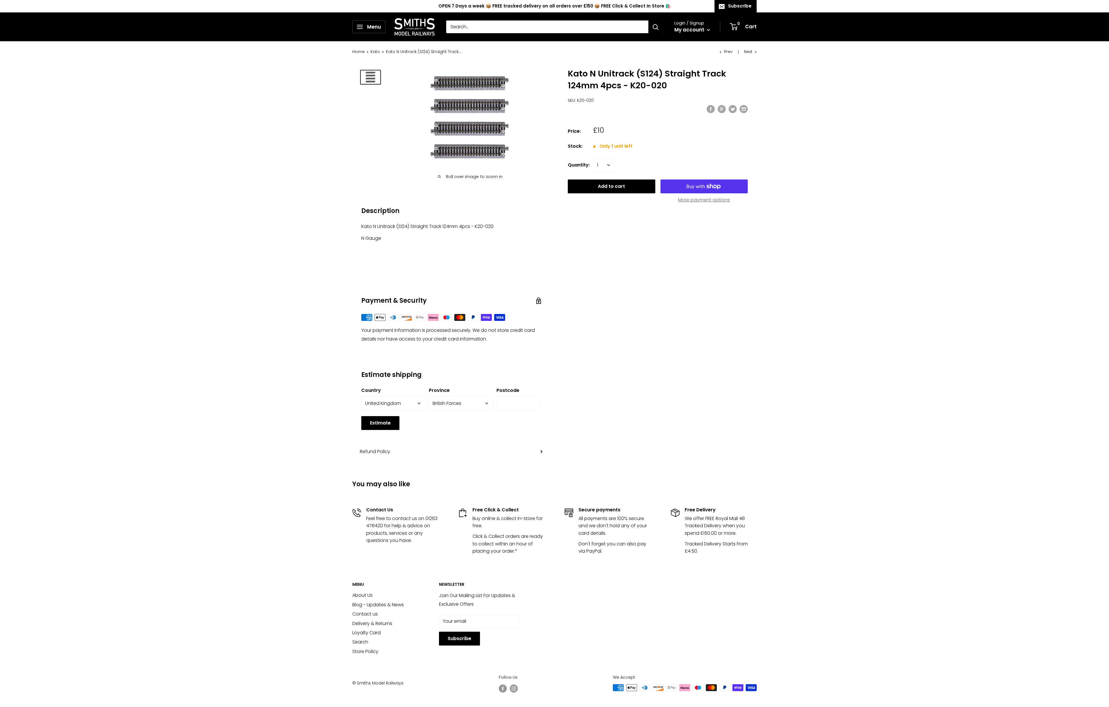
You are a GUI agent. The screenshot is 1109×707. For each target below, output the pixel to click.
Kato (375, 52)
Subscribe (739, 6)
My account (690, 29)
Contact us (365, 614)
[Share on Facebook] (711, 108)
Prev (728, 52)
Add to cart (611, 186)
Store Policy (365, 651)
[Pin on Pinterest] (722, 108)
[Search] (655, 26)
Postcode (507, 390)
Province (439, 390)
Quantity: (579, 165)
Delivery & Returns (372, 623)
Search (360, 642)
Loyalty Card (366, 632)
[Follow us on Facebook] (503, 688)
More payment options (704, 200)
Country (371, 390)
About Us (362, 595)
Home (358, 52)
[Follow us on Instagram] (514, 688)
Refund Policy (375, 451)
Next (748, 52)
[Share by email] (744, 108)
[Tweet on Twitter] (733, 108)
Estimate (380, 423)
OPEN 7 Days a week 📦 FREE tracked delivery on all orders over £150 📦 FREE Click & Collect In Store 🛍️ (554, 6)
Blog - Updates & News (378, 604)
